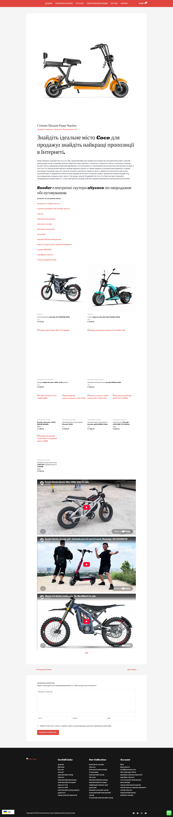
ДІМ (86, 653)
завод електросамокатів (67, 795)
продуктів (58, 129)
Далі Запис (132, 670)
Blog (122, 764)
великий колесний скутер (99, 790)
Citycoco (80, 3)
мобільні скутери (126, 795)
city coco (92, 777)
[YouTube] (146, 813)
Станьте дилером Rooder (46, 260)
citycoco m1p (63, 785)
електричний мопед (128, 793)
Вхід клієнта (125, 767)
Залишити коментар (45, 129)
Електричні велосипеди (97, 3)
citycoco (40, 214)
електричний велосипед (67, 780)
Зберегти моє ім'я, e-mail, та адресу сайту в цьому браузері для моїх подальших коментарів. (76, 726)
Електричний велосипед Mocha (49, 239)
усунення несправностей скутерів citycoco (53, 209)
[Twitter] (138, 813)
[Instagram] (142, 813)
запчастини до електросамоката (133, 787)
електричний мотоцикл (67, 782)
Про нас (114, 3)
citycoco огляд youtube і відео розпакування (54, 244)
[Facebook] (134, 813)
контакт (124, 3)
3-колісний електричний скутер (101, 798)
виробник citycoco (127, 777)
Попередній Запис (43, 670)
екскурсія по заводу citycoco (48, 204)
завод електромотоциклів (130, 785)
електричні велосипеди (46, 219)
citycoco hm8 (63, 787)
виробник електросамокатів (131, 775)
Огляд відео (93, 772)
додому (48, 3)
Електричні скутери (64, 3)
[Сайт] (121, 719)
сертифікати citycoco (45, 255)
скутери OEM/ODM (44, 250)
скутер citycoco (126, 790)
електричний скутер (65, 775)
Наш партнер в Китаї (128, 772)
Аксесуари (41, 234)
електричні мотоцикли (46, 229)
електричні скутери (44, 224)
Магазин (61, 767)
